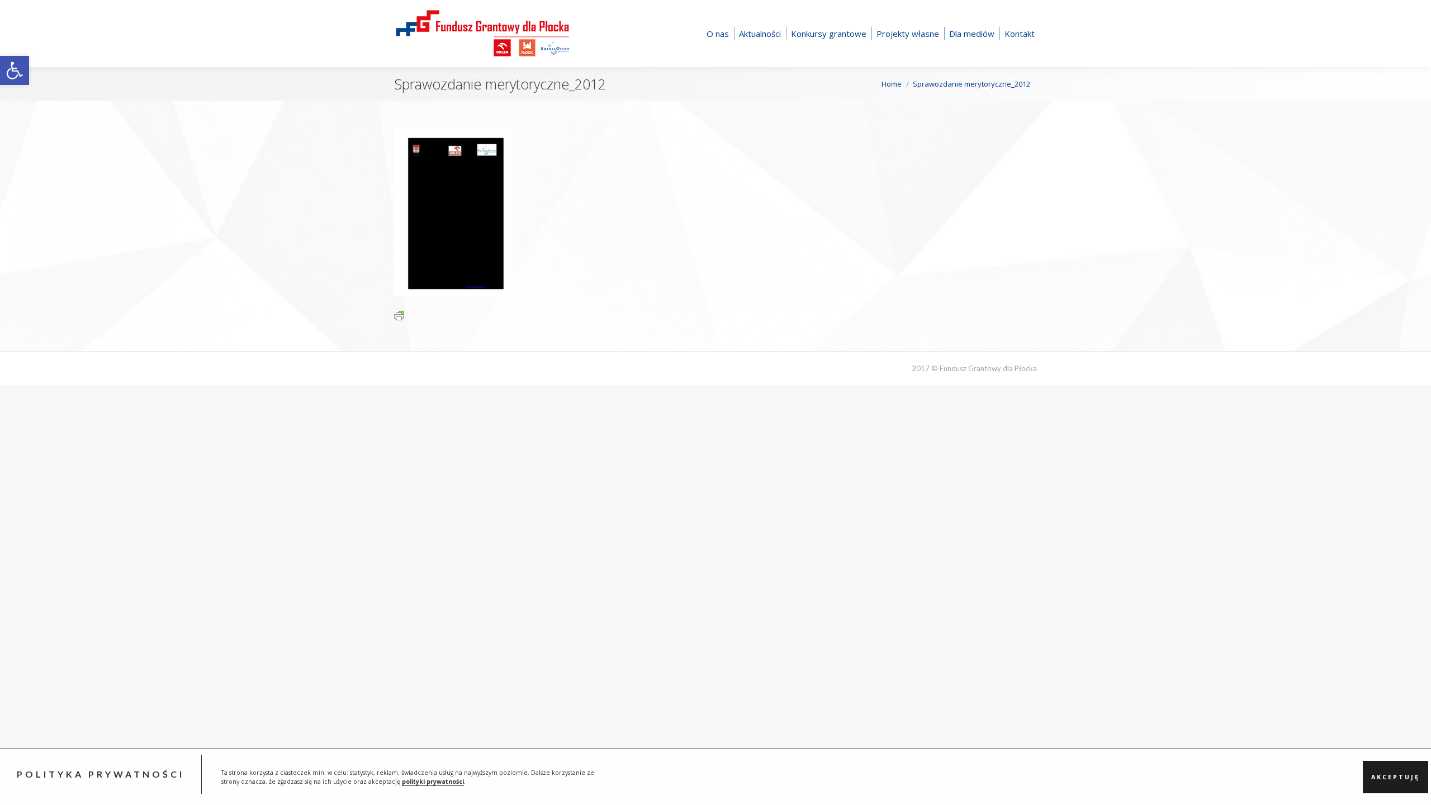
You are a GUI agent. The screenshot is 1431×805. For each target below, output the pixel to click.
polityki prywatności (433, 781)
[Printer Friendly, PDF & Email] (399, 315)
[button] (14, 70)
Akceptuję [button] (1395, 777)
